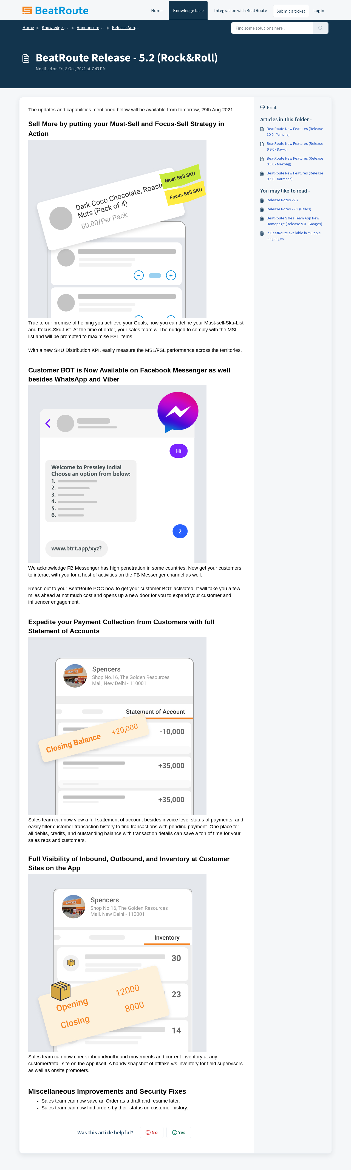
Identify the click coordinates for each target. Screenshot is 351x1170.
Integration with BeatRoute (240, 10)
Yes (181, 1132)
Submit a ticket (291, 11)
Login (318, 10)
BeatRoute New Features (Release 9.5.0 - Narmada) (295, 176)
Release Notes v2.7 (282, 199)
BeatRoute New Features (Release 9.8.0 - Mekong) (295, 161)
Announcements (92, 27)
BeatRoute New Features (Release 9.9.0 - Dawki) (295, 146)
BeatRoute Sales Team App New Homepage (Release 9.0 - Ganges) (294, 221)
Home (157, 10)
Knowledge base (188, 10)
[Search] (321, 28)
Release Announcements (135, 27)
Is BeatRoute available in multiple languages (294, 235)
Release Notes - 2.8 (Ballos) (289, 209)
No (155, 1132)
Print (272, 107)
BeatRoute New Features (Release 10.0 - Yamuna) (295, 131)
